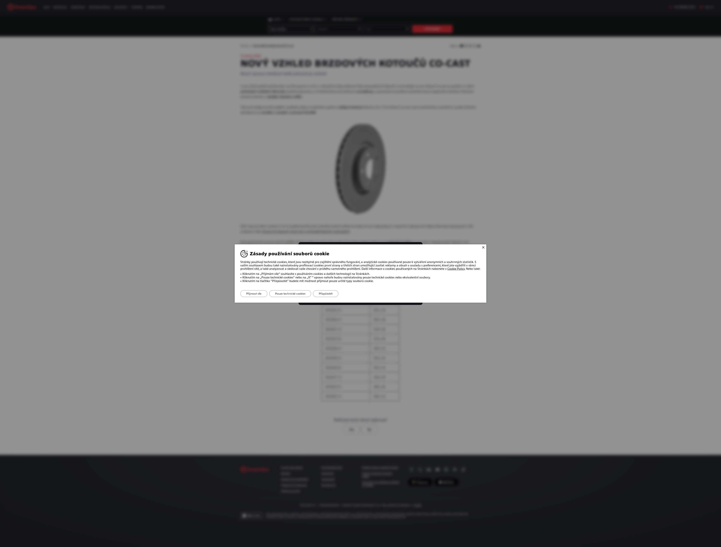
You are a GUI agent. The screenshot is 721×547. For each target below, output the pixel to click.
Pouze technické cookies (290, 293)
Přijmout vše (254, 293)
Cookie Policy (456, 268)
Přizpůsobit (326, 293)
